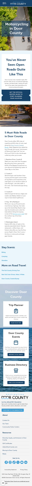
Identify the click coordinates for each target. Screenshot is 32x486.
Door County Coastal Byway (10, 278)
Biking (4, 252)
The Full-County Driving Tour (11, 270)
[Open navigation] (4, 3)
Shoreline (4, 260)
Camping (4, 256)
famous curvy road (18, 214)
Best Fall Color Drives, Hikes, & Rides (13, 274)
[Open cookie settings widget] (3, 483)
